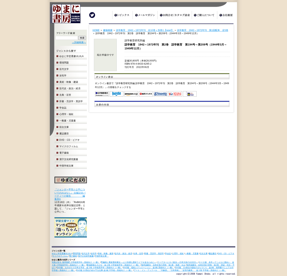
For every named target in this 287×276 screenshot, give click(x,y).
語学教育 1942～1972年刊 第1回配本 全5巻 (202, 30)
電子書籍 (64, 152)
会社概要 (227, 15)
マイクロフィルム (68, 146)
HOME (96, 30)
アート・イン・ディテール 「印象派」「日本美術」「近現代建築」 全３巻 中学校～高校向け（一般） (180, 270)
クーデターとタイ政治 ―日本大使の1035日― (177, 262)
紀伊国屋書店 (102, 94)
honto (116, 94)
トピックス (122, 15)
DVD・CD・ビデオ (69, 140)
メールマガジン (145, 15)
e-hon (190, 94)
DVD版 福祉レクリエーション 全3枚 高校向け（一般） (148, 267)
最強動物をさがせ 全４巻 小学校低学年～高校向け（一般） (113, 265)
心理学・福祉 (66, 114)
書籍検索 (107, 30)
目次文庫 (64, 127)
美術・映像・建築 (68, 82)
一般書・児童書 (67, 120)
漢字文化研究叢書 (68, 159)
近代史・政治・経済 (69, 88)
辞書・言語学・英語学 (71, 101)
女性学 (62, 75)
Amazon (131, 94)
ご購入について (204, 15)
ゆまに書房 (65, 15)
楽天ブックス (146, 94)
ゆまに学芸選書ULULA (71, 56)
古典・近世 (65, 94)
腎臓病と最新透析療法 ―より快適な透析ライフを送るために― (128, 262)
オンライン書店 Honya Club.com (160, 94)
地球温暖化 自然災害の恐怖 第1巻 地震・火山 (163, 265)
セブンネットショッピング (175, 94)
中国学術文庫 (67, 165)
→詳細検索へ (79, 42)
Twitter (92, 15)
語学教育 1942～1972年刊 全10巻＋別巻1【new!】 (145, 30)
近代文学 (64, 69)
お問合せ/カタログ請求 (174, 15)
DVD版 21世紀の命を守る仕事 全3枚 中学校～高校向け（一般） (104, 270)
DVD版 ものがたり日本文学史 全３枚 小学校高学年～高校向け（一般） (89, 267)
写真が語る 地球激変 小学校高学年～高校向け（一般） (76, 262)
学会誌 (62, 107)
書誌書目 (64, 133)
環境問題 (64, 62)
